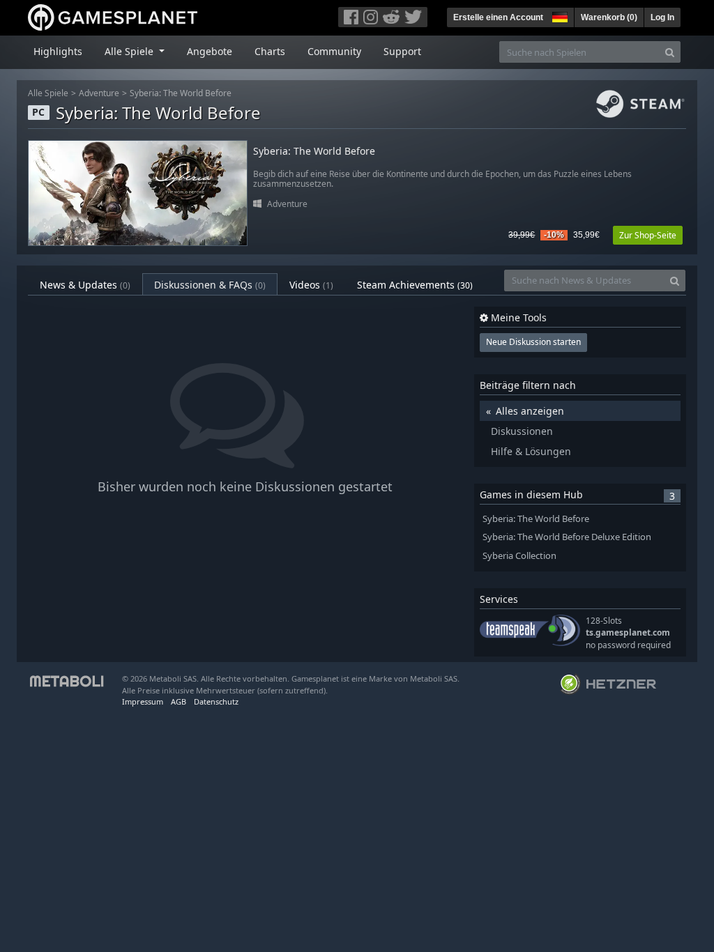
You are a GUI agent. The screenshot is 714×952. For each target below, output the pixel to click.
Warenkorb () (609, 17)
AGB (178, 701)
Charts (270, 51)
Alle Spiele (48, 93)
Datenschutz (216, 701)
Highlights (57, 51)
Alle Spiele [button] (130, 51)
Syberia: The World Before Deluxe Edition (567, 537)
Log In (662, 17)
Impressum (142, 701)
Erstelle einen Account (498, 17)
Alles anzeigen (530, 410)
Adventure (99, 93)
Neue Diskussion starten (533, 342)
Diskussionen (522, 431)
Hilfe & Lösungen (531, 451)
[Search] (670, 52)
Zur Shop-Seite (647, 235)
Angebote (209, 51)
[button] (558, 15)
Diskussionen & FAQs (210, 284)
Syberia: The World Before (180, 93)
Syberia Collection (519, 556)
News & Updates (85, 284)
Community (334, 51)
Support (402, 51)
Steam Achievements (415, 284)
